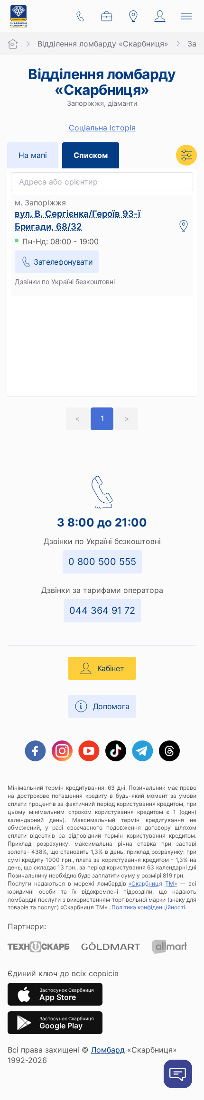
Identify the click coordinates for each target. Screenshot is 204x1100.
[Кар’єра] (106, 16)
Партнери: (27, 926)
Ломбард (108, 1049)
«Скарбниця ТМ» (153, 883)
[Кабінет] (159, 16)
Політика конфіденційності (148, 907)
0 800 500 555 (102, 561)
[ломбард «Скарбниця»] (18, 16)
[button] (186, 155)
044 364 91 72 (102, 610)
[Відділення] (133, 16)
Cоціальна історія (102, 127)
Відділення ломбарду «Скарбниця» (102, 43)
